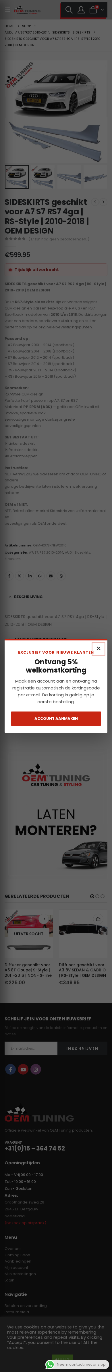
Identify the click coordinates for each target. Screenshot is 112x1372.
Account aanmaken (56, 718)
